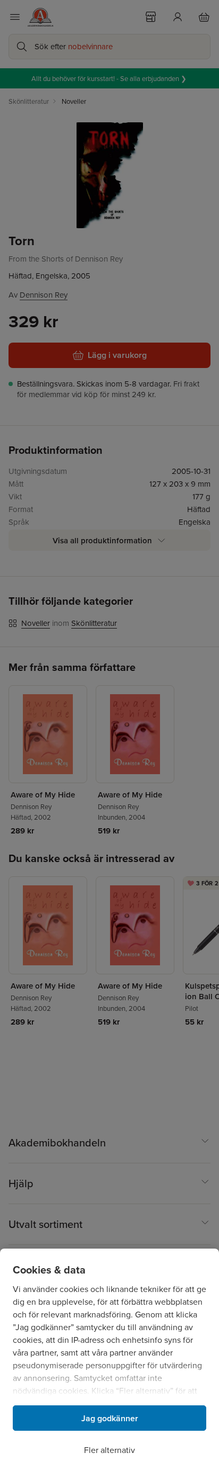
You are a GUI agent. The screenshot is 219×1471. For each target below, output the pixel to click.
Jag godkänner (109, 1418)
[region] (109, 1360)
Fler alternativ (109, 1450)
